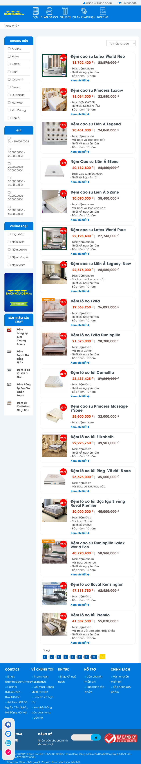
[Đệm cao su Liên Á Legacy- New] (54, 272)
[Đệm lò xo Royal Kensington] (54, 593)
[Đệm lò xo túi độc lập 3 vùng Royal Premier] (54, 510)
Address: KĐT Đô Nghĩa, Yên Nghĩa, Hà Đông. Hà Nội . (16, 707)
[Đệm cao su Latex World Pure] (54, 239)
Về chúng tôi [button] (42, 669)
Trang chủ (11, 25)
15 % (63, 125)
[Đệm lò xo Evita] (54, 310)
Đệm (35, 17)
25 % (63, 302)
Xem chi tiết (78, 80)
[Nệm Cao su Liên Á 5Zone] (54, 170)
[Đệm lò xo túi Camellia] (54, 381)
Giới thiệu (39, 681)
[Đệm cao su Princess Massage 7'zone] (54, 415)
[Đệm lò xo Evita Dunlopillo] (54, 344)
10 (94, 657)
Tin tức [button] (63, 669)
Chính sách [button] (120, 669)
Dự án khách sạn (84, 17)
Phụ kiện (65, 17)
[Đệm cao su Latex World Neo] (54, 65)
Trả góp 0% (48, 299)
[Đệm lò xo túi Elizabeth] (54, 446)
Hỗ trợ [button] (90, 669)
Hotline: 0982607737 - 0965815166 (13, 692)
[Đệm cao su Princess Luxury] (54, 99)
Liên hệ (38, 717)
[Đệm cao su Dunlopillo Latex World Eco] (54, 552)
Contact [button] (12, 669)
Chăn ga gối (49, 17)
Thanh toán (40, 676)
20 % (63, 57)
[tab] (17, 669)
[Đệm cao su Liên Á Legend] (54, 133)
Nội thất (102, 17)
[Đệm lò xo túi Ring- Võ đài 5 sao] (54, 480)
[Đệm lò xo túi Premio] (54, 624)
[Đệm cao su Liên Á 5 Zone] (54, 201)
